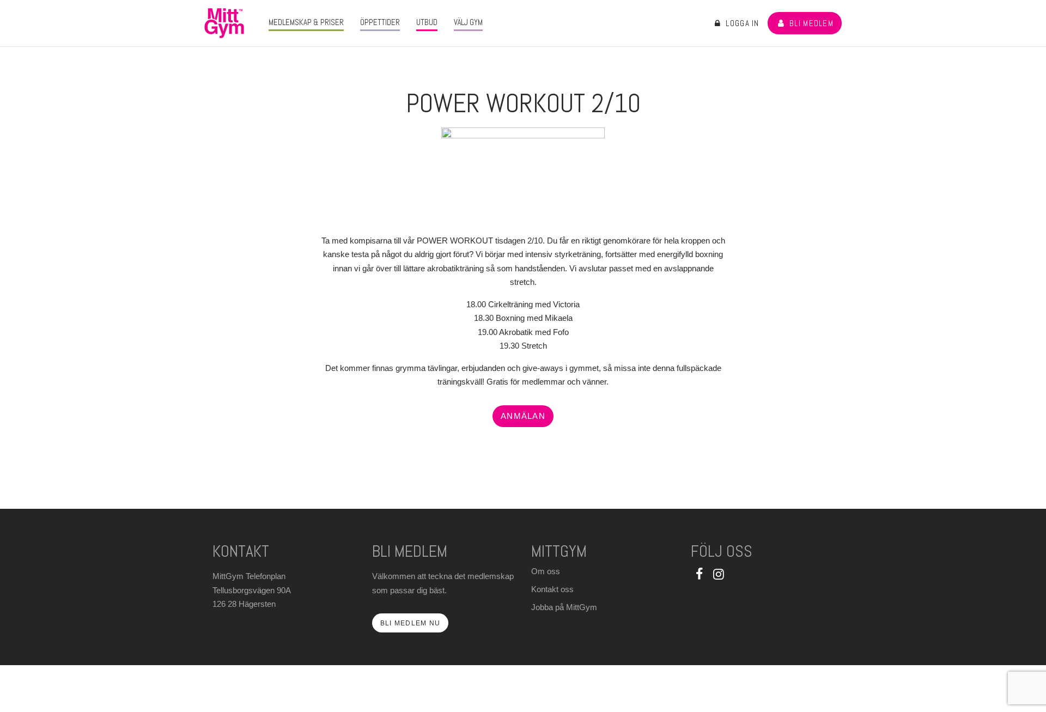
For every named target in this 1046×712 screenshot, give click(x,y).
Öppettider (380, 22)
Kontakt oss (552, 589)
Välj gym (468, 22)
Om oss (545, 571)
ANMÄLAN (523, 416)
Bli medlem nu (410, 623)
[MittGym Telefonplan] (224, 23)
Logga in (741, 23)
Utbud (426, 22)
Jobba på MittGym (564, 607)
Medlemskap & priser (306, 22)
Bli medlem (810, 23)
